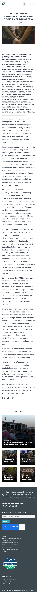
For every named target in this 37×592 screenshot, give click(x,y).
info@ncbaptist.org (9, 579)
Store (4, 551)
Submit (5, 521)
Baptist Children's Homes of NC (12, 538)
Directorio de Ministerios (10, 545)
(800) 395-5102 (6, 583)
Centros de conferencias (10, 542)
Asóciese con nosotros (10, 549)
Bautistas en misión (8, 540)
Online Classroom (8, 547)
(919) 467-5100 (6, 581)
